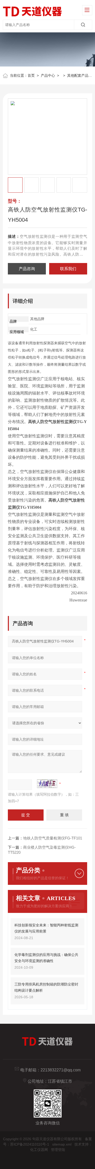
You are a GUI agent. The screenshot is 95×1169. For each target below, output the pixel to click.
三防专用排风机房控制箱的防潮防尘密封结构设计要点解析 (46, 987)
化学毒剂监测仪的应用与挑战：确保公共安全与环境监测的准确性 (46, 958)
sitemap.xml (61, 1144)
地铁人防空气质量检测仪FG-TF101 (52, 838)
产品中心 (48, 75)
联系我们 (68, 269)
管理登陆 (58, 1150)
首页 (31, 75)
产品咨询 (27, 269)
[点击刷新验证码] (47, 783)
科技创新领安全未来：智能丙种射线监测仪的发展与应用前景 (46, 928)
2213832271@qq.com (61, 1070)
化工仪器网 (39, 1150)
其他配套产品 (77, 75)
